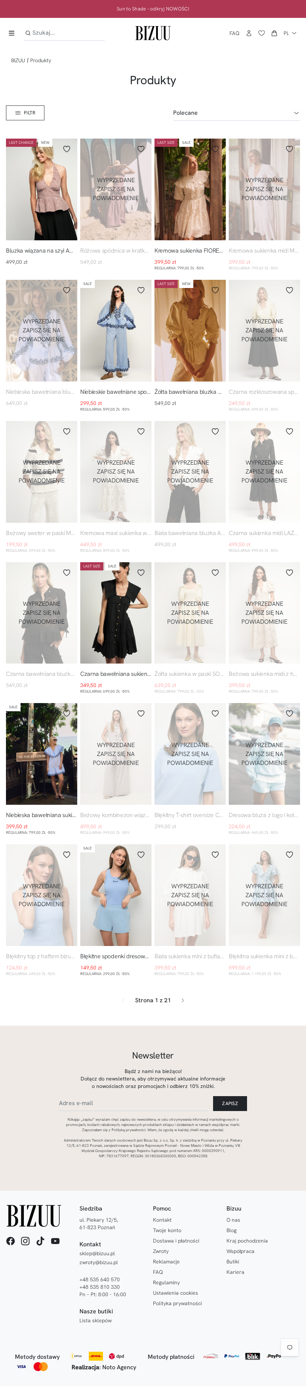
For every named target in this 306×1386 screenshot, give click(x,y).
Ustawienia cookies (175, 1293)
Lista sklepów (95, 1320)
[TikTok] (40, 1241)
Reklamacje (166, 1261)
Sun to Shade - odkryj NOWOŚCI (153, 9)
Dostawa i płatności (176, 1240)
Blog (232, 1230)
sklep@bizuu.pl (97, 1253)
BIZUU (18, 60)
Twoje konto (167, 1230)
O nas (233, 1219)
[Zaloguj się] (249, 33)
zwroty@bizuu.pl (98, 1262)
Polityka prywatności (177, 1303)
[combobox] (64, 33)
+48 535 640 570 (99, 1279)
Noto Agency (119, 1367)
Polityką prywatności (129, 1129)
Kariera (235, 1272)
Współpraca (241, 1251)
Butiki (233, 1261)
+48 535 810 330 (99, 1287)
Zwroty (161, 1251)
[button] (274, 33)
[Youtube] (55, 1241)
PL (286, 33)
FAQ (235, 33)
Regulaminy (166, 1282)
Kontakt (162, 1219)
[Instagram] (25, 1241)
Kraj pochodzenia (247, 1240)
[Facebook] (10, 1241)
